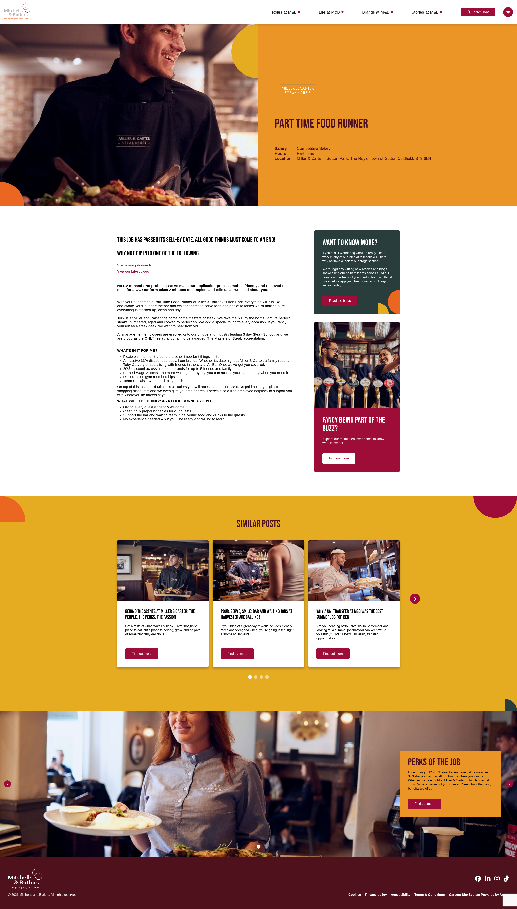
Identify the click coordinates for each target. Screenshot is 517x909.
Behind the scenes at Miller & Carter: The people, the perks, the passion (160, 614)
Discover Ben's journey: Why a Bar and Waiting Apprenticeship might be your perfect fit (444, 617)
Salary (281, 148)
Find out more (339, 458)
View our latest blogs (133, 271)
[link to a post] (163, 570)
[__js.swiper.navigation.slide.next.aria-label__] (415, 599)
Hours (280, 153)
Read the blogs (340, 300)
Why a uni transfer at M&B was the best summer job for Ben (349, 614)
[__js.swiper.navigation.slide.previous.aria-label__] (7, 783)
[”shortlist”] (508, 12)
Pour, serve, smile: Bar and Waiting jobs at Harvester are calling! (256, 614)
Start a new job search (134, 265)
